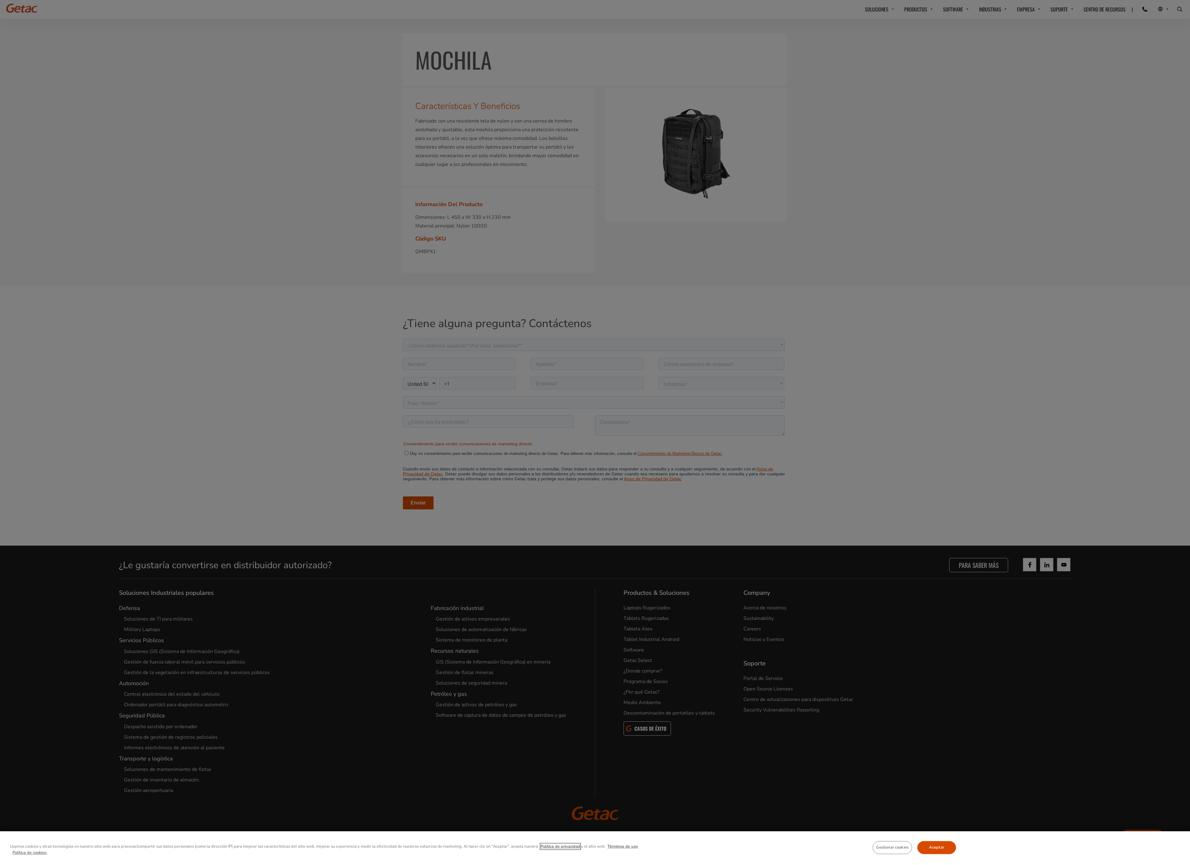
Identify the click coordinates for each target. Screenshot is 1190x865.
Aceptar (936, 847)
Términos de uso (622, 846)
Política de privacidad (560, 846)
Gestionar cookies (892, 847)
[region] (595, 848)
